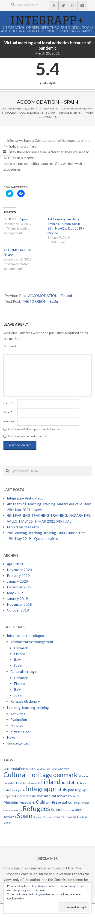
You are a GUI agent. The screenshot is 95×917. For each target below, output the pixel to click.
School (56, 809)
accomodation (29, 112)
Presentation (20, 731)
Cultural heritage (23, 671)
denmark (65, 774)
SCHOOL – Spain (15, 219)
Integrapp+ (50, 112)
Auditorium (43, 768)
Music (22, 802)
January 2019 (17, 598)
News (11, 737)
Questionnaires (12, 809)
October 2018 (18, 610)
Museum (10, 802)
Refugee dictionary (25, 701)
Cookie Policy (15, 898)
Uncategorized (18, 743)
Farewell (34, 782)
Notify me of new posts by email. (28, 436)
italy (63, 789)
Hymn (7, 790)
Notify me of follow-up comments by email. (34, 429)
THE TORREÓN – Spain (40, 301)
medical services (56, 796)
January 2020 (17, 581)
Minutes (16, 725)
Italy (17, 659)
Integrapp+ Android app (25, 498)
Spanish (37, 817)
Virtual (83, 817)
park (48, 802)
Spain (90, 108)
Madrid (15, 796)
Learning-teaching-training (28, 707)
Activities (17, 714)
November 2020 (19, 570)
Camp (54, 768)
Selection (68, 809)
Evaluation (18, 719)
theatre (59, 817)
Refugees (66, 112)
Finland (19, 654)
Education (83, 776)
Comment (9, 348)
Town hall (71, 817)
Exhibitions (22, 782)
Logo (6, 796)
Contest (63, 769)
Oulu (40, 802)
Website (8, 421)
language (81, 790)
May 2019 (15, 593)
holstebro (70, 782)
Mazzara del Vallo (32, 796)
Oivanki (31, 802)
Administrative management (64, 108)
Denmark (21, 648)
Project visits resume (23, 527)
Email (7, 412)
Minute (74, 796)
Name (8, 403)
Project (86, 802)
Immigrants (18, 790)
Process (77, 802)
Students (48, 817)
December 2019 (19, 587)
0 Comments (47, 116)
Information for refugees (26, 635)
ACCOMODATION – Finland (50, 296)
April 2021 (15, 564)
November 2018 (19, 604)
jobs (71, 790)
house (83, 782)
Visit (7, 823)
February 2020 (18, 575)
